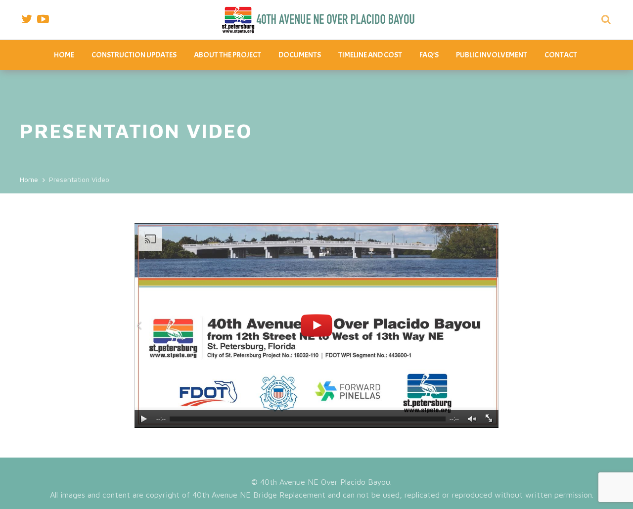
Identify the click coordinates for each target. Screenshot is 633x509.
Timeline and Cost (370, 55)
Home (64, 55)
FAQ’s (429, 55)
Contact (560, 55)
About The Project (227, 55)
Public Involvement (491, 55)
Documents (299, 55)
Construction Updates (134, 55)
